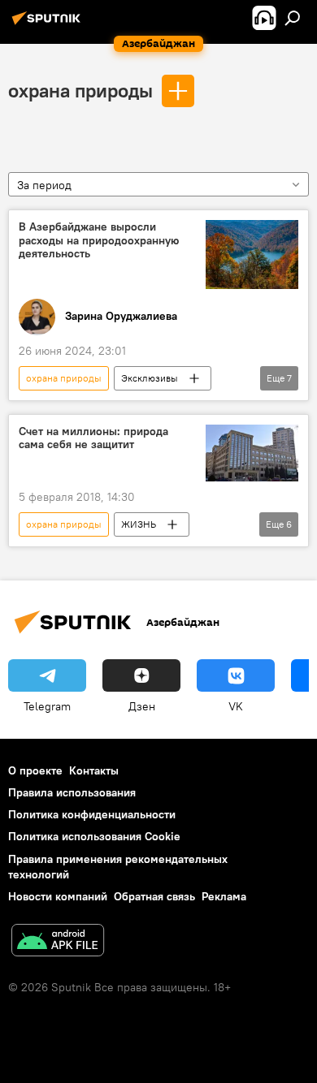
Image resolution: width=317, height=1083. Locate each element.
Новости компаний (57, 896)
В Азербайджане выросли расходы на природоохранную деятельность (99, 240)
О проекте (35, 770)
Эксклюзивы (149, 378)
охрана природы (80, 90)
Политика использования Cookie (94, 836)
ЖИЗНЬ (138, 524)
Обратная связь (154, 896)
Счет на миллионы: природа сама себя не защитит (93, 438)
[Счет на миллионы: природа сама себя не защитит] (252, 453)
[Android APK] (57, 942)
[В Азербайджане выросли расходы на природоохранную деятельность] (252, 254)
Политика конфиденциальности (92, 814)
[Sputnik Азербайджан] (48, 24)
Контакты (94, 770)
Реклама (224, 896)
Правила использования (72, 792)
